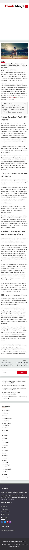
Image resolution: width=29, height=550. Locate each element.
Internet (6, 445)
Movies (7, 425)
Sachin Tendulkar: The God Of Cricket (12, 105)
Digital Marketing (8, 418)
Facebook (2, 522)
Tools (6, 471)
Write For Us (5, 514)
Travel (5, 474)
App (6, 466)
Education (6, 421)
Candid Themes (15, 546)
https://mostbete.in (13, 97)
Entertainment (7, 423)
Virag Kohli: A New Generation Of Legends (13, 107)
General (6, 435)
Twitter (5, 522)
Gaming (7, 462)
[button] (24, 104)
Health (5, 438)
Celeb (5, 415)
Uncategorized (7, 477)
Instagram (10, 522)
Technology (7, 465)
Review (6, 455)
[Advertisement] (14, 24)
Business (6, 413)
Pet (4, 453)
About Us (4, 506)
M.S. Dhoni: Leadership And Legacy (14, 112)
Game (5, 433)
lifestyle (6, 450)
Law (5, 447)
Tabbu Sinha (14, 70)
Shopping (6, 458)
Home (5, 440)
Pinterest (7, 522)
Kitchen (7, 442)
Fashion (6, 427)
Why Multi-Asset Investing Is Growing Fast (14, 385)
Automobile (6, 410)
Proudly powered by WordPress (10, 544)
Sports (3, 61)
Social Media (8, 469)
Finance (6, 430)
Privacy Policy (6, 511)
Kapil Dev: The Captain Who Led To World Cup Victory (13, 110)
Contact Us (5, 509)
